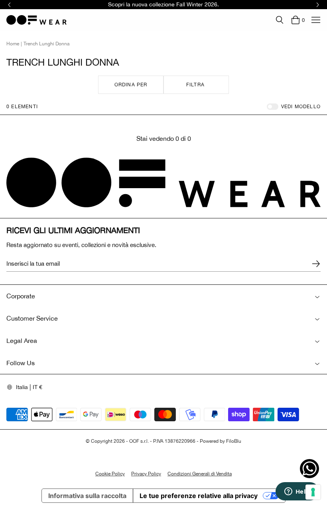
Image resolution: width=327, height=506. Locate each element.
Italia (22, 387)
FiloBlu (233, 441)
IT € (37, 387)
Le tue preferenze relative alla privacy (199, 496)
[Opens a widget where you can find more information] (297, 492)
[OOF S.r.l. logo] (36, 20)
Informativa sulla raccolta (87, 496)
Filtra (195, 85)
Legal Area (21, 340)
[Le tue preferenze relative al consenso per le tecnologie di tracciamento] (313, 492)
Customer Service (32, 318)
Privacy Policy (146, 474)
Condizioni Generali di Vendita (199, 474)
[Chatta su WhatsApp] (309, 468)
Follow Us (20, 362)
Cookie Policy (110, 474)
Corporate (20, 296)
